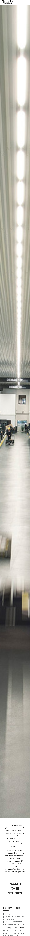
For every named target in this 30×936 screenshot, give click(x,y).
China (10, 841)
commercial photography (14, 856)
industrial (11, 869)
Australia (19, 838)
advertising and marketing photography (17, 863)
